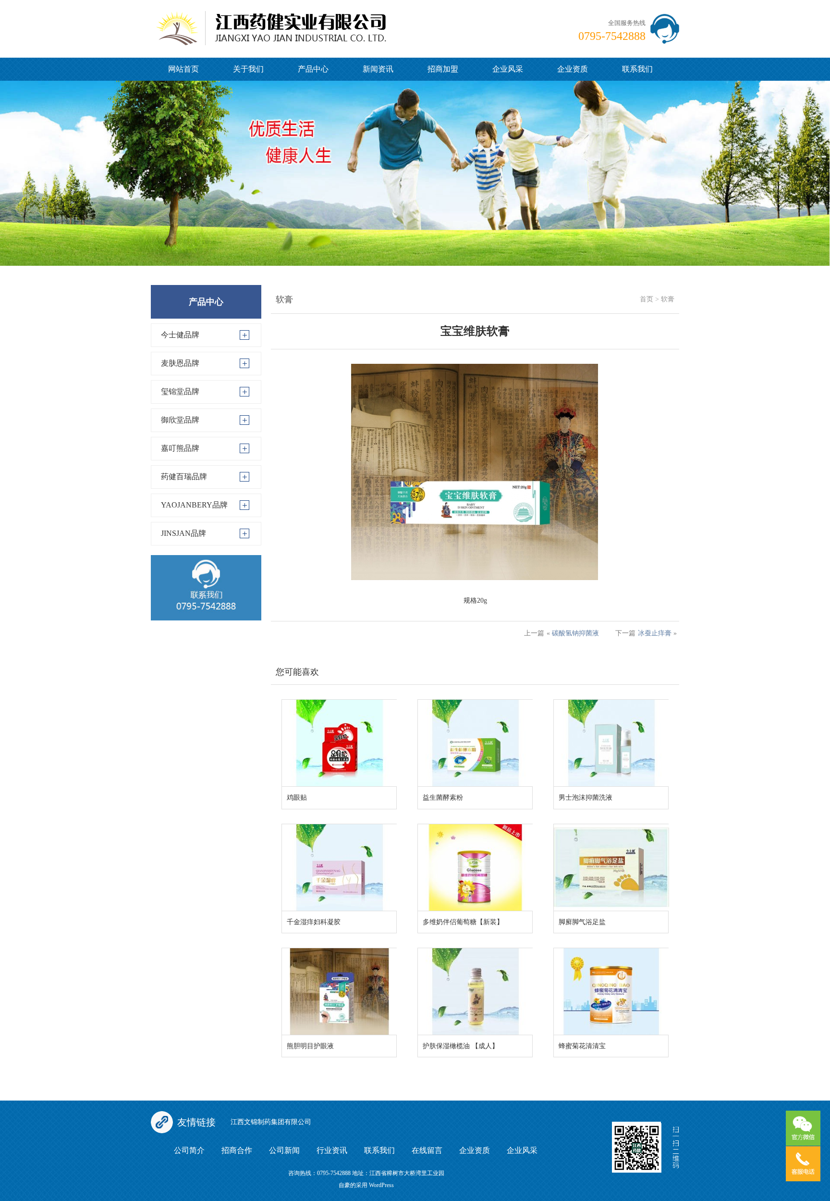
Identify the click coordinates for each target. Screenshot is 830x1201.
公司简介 (189, 1150)
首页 (646, 299)
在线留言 (427, 1150)
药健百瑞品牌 (184, 476)
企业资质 (572, 69)
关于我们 (248, 69)
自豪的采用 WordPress (366, 1185)
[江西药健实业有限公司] (271, 21)
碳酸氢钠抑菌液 (575, 633)
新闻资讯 (378, 69)
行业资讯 (332, 1150)
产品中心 (313, 69)
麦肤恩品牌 (180, 363)
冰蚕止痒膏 (654, 633)
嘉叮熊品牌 (180, 448)
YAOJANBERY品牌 (194, 505)
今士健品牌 (180, 335)
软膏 (667, 299)
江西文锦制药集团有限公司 (271, 1122)
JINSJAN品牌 (183, 533)
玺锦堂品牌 (180, 391)
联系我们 (637, 69)
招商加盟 (442, 69)
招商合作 (236, 1150)
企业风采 (507, 69)
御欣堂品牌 (180, 420)
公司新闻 (284, 1150)
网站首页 (183, 69)
